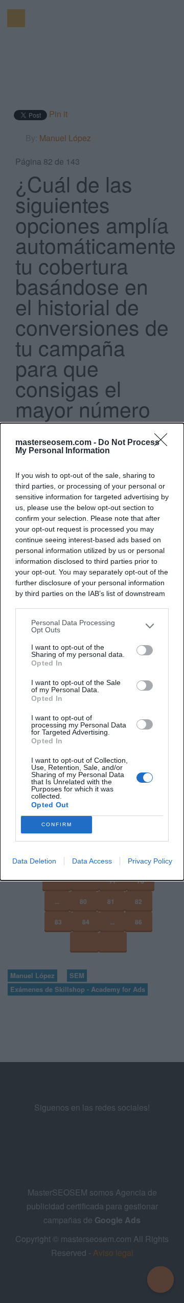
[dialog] (92, 651)
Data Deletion (34, 861)
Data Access (92, 861)
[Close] (164, 443)
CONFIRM (56, 824)
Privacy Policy (150, 861)
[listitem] (92, 626)
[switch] (144, 650)
